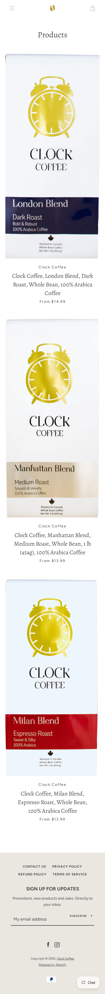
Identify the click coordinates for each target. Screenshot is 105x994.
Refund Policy (32, 874)
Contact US (34, 866)
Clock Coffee (65, 958)
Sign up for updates (52, 889)
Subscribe (78, 916)
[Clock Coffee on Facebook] (48, 944)
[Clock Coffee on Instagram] (57, 944)
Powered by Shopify (52, 965)
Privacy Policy (67, 866)
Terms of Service (70, 874)
